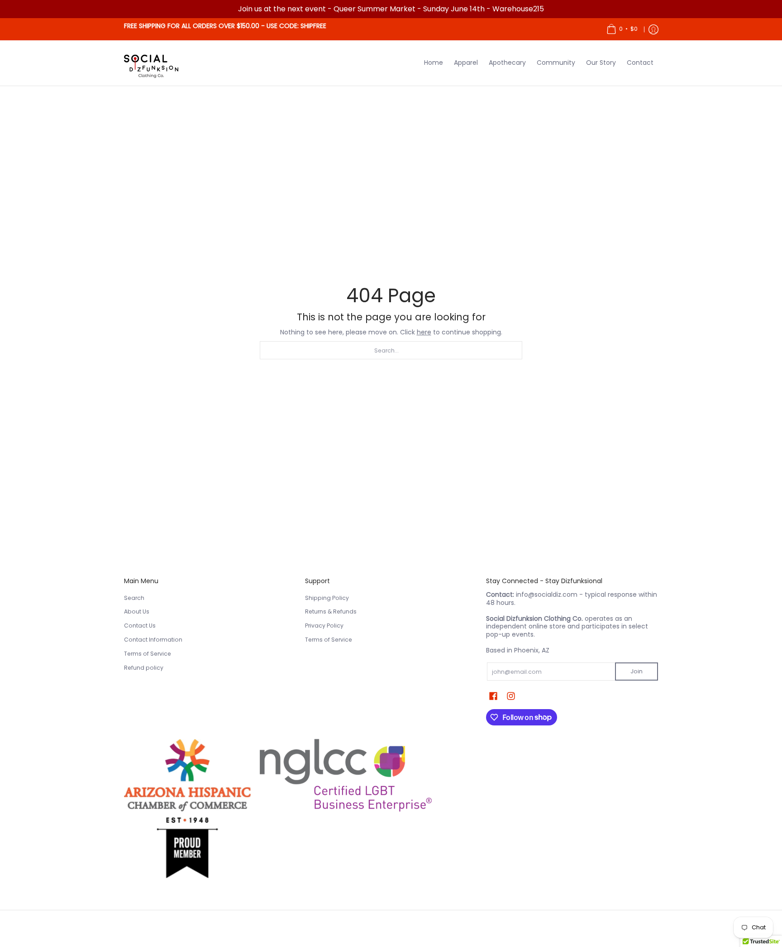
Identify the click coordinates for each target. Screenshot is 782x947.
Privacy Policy (324, 625)
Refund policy (143, 668)
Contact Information (153, 639)
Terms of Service (147, 653)
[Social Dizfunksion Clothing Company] (151, 63)
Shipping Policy (327, 598)
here (424, 332)
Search (134, 598)
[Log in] (653, 29)
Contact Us (140, 625)
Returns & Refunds (331, 611)
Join (636, 671)
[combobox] (391, 350)
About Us (136, 611)
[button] (493, 695)
